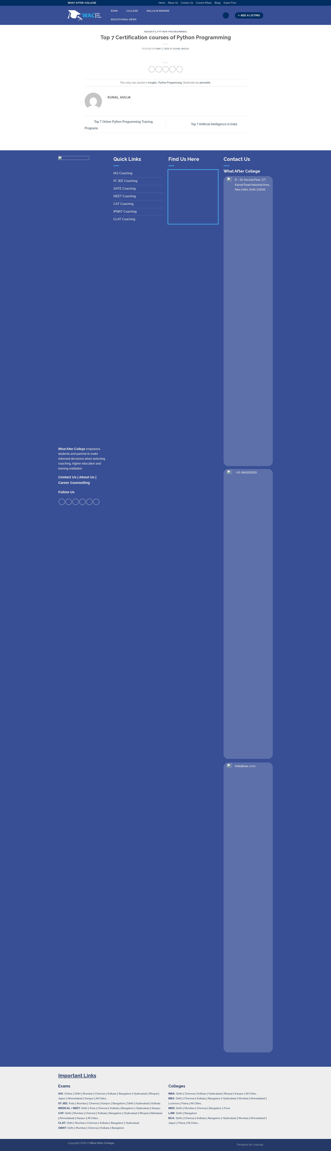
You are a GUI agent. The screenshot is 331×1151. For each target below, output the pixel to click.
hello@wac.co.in (245, 766)
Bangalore (125, 1093)
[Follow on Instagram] (243, 3)
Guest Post (230, 2)
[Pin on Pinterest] (172, 69)
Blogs (218, 2)
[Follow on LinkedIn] (257, 3)
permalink (205, 82)
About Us (173, 2)
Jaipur (62, 1098)
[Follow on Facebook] (239, 3)
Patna (184, 1103)
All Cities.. (93, 1118)
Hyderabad (140, 1093)
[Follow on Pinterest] (254, 3)
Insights (150, 31)
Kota (72, 1103)
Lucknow (173, 1103)
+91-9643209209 (246, 472)
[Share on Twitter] (159, 69)
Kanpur (89, 1098)
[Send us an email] (250, 3)
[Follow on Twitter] (247, 3)
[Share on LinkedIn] (179, 69)
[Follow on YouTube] (261, 3)
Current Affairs (204, 2)
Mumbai (88, 1093)
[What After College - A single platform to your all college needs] (84, 15)
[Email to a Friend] (165, 69)
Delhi (78, 1093)
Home (162, 2)
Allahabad (156, 1113)
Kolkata (111, 1093)
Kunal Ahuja (181, 48)
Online (68, 1093)
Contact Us (187, 2)
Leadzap (258, 1144)
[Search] (226, 15)
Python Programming (172, 31)
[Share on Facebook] (152, 69)
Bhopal (153, 1093)
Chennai (100, 1093)
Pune (227, 1108)
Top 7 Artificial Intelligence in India (214, 124)
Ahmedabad (75, 1098)
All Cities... (102, 1098)
